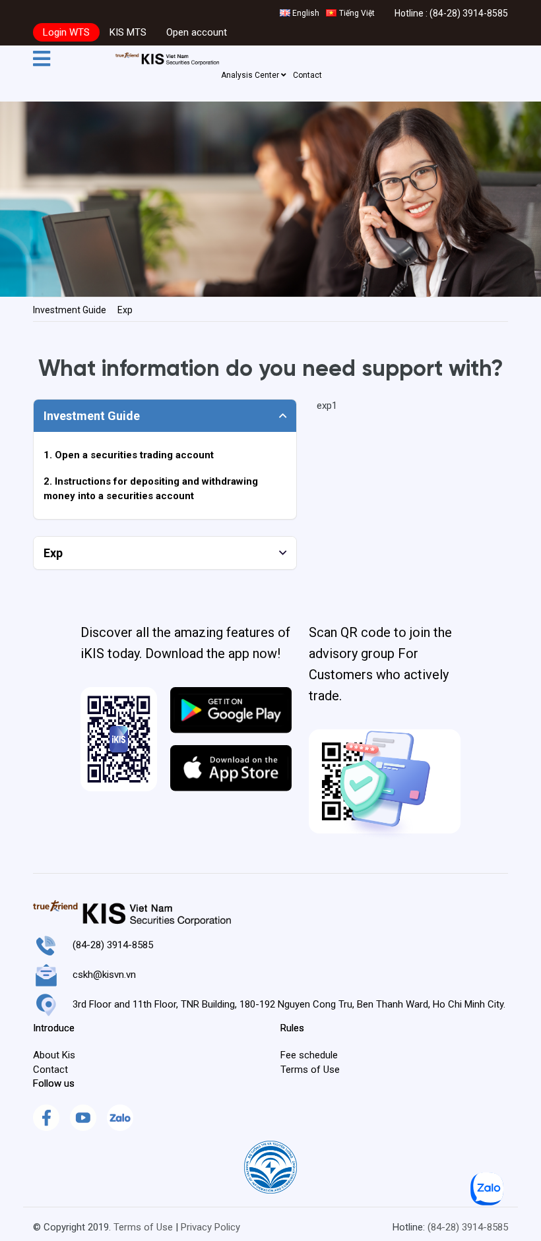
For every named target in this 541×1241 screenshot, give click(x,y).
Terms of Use (143, 1227)
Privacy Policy (210, 1227)
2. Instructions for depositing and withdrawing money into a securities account (151, 488)
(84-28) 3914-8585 (469, 13)
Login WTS (66, 32)
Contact (307, 75)
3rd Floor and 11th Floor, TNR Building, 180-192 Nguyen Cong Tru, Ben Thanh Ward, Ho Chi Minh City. (289, 1004)
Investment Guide (69, 310)
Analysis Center (251, 75)
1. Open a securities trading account (129, 455)
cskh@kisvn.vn (104, 975)
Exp (125, 310)
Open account (196, 32)
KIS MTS (128, 32)
